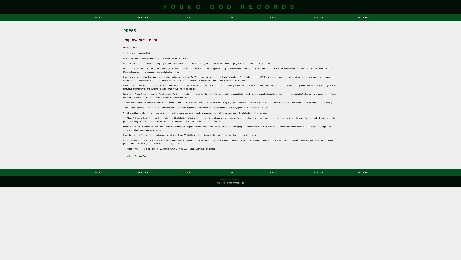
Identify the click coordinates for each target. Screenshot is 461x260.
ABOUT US (362, 17)
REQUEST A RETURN (230, 180)
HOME (98, 17)
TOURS (230, 17)
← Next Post (128, 156)
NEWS (186, 17)
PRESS (274, 17)
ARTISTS (142, 17)
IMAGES (318, 17)
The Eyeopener (129, 53)
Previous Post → (141, 156)
